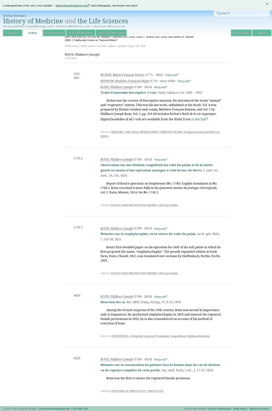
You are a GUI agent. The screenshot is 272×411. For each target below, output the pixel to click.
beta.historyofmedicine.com (72, 5)
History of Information (219, 408)
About (262, 32)
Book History (240, 408)
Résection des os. (113, 302)
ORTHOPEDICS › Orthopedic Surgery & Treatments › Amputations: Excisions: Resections (160, 336)
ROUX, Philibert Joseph (116, 87)
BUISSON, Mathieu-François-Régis (124, 81)
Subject (13, 32)
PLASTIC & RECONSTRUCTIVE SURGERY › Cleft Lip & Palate (144, 205)
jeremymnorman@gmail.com (54, 408)
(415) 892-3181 (80, 408)
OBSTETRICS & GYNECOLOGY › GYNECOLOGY (137, 391)
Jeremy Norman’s (14, 16)
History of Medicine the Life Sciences (65, 21)
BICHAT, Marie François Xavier (122, 75)
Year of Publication (80, 32)
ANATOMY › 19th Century (125, 132)
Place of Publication (111, 32)
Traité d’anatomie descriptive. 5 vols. (129, 92)
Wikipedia (171, 75)
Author (32, 33)
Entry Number (54, 32)
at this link (198, 119)
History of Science (259, 408)
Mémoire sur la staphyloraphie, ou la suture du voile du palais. (148, 234)
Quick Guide (241, 32)
